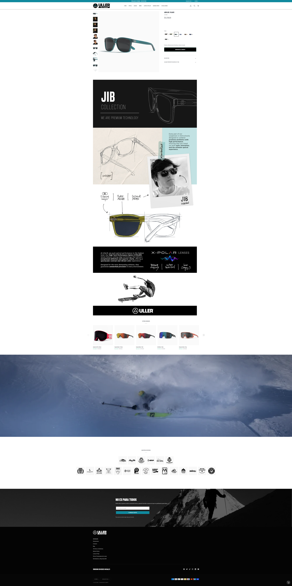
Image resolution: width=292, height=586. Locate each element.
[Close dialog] (161, 273)
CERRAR (146, 309)
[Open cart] (288, 582)
